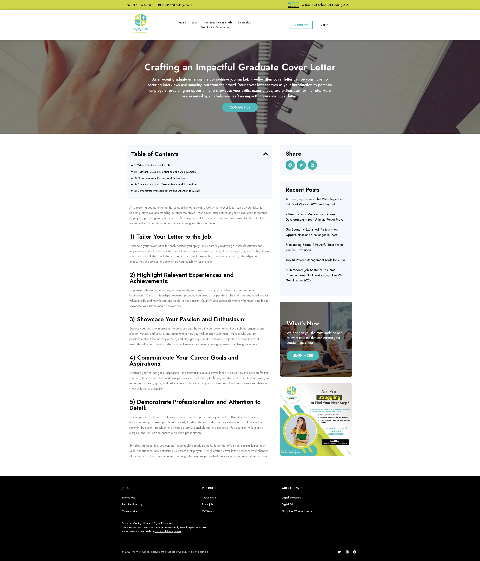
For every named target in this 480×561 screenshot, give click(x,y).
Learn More (302, 355)
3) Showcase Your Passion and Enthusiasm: (160, 178)
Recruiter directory (132, 504)
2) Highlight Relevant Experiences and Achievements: (165, 172)
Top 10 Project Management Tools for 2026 (315, 260)
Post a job (207, 504)
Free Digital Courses (213, 27)
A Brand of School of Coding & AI (325, 5)
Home (182, 22)
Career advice (129, 511)
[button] (266, 154)
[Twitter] (339, 552)
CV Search (208, 511)
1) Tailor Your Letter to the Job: (152, 165)
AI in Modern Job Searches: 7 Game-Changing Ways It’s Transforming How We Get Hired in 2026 (314, 275)
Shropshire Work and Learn (297, 511)
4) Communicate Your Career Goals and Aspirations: (166, 184)
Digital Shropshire (291, 497)
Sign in (324, 25)
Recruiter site (209, 497)
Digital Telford (289, 504)
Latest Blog (244, 22)
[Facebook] (354, 552)
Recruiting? (218, 22)
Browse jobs (128, 497)
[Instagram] (347, 552)
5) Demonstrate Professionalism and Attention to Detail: (167, 191)
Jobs (195, 22)
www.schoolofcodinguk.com (167, 531)
